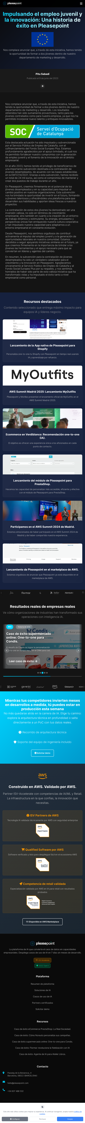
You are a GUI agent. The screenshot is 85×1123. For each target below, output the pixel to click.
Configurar (16, 1119)
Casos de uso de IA (42, 996)
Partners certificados (42, 1002)
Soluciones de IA (42, 990)
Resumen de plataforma (42, 984)
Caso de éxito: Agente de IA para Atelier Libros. (42, 1054)
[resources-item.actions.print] (42, 86)
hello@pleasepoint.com (18, 1083)
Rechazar (42, 1119)
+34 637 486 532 (16, 1091)
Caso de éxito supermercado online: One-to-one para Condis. (28, 637)
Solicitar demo (43, 753)
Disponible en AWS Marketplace (43, 922)
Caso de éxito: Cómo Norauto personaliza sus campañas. (42, 1035)
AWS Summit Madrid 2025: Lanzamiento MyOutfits (42, 391)
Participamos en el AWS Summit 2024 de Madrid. (43, 526)
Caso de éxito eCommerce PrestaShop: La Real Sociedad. (42, 1029)
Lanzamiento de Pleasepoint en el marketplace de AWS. (42, 569)
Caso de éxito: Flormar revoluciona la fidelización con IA (42, 1047)
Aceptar (70, 1119)
